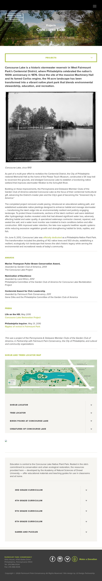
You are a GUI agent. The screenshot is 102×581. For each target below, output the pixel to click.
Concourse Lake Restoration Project (23, 317)
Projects (51, 25)
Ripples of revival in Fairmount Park (22, 326)
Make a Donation (88, 559)
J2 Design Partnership (85, 573)
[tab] (51, 405)
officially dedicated (52, 237)
